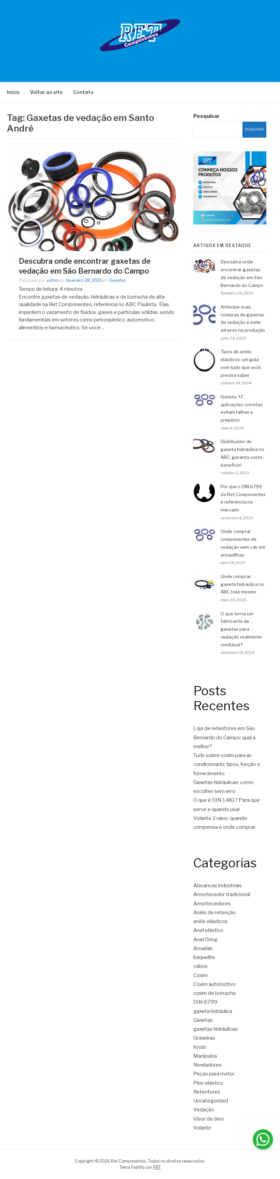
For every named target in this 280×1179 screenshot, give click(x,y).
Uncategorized (210, 1101)
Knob (199, 1047)
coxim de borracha (214, 993)
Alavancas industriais (217, 885)
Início (13, 92)
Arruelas (203, 948)
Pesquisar (206, 116)
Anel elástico (208, 930)
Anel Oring (205, 939)
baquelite (204, 957)
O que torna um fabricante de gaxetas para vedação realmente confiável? (241, 629)
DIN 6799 (205, 1002)
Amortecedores (212, 904)
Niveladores (207, 1065)
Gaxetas (117, 280)
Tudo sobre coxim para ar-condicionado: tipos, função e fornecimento (226, 764)
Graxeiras (204, 1038)
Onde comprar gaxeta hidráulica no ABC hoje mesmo (242, 584)
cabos (200, 966)
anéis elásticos (210, 921)
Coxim (200, 975)
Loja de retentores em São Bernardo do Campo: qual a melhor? (224, 737)
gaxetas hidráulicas (215, 1029)
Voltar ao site (46, 92)
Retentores (206, 1092)
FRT (157, 1167)
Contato (83, 92)
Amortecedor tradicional (221, 894)
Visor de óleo (208, 1119)
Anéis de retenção (214, 912)
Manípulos (205, 1056)
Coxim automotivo (214, 984)
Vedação (203, 1110)
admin (52, 280)
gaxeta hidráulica (212, 1011)
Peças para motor (214, 1074)
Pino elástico (208, 1083)
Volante (202, 1128)
